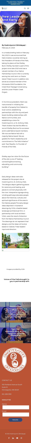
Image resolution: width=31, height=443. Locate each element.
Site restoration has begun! (15, 3)
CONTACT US (7, 380)
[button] (28, 8)
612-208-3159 (6, 394)
